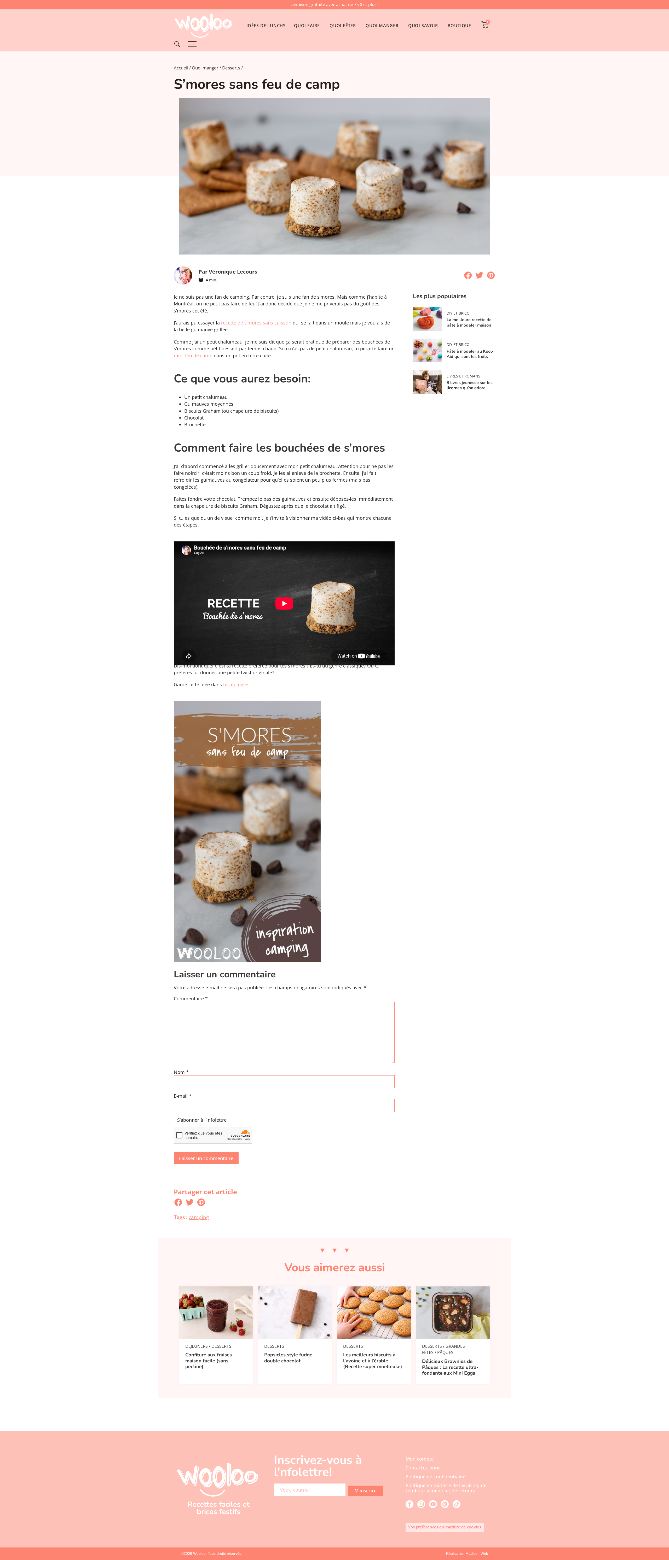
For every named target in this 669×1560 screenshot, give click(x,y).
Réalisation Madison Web (467, 1553)
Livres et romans (463, 376)
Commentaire (191, 998)
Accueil (181, 68)
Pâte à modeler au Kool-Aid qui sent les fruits (470, 353)
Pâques (445, 1352)
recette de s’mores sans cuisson (256, 323)
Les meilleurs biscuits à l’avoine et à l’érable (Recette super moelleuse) (372, 1360)
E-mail (183, 1096)
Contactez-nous (423, 1467)
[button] (468, 275)
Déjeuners (196, 1346)
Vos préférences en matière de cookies (444, 1526)
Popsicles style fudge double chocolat (288, 1357)
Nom (181, 1072)
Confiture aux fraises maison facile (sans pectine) (208, 1360)
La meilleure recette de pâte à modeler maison (469, 322)
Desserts (231, 68)
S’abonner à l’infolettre (202, 1120)
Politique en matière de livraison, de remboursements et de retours (446, 1488)
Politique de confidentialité (436, 1476)
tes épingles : (237, 684)
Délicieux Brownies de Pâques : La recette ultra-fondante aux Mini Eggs (450, 1367)
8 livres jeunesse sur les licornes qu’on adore (470, 385)
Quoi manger (205, 68)
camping (199, 1217)
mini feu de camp (193, 355)
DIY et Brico (458, 313)
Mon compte (420, 1459)
